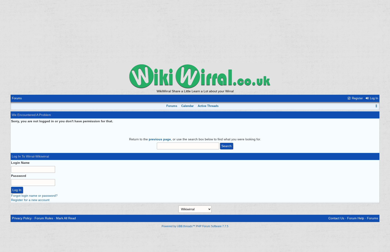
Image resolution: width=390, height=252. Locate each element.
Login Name (20, 162)
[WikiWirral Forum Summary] (195, 76)
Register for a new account (30, 200)
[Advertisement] (195, 31)
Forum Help (355, 218)
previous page (160, 139)
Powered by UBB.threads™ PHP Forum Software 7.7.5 (195, 226)
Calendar (187, 106)
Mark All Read (66, 218)
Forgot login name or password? (34, 195)
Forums (17, 98)
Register (356, 98)
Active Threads (208, 106)
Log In (373, 98)
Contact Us (336, 218)
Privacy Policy (22, 218)
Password (18, 176)
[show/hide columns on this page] (376, 106)
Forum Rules (44, 218)
